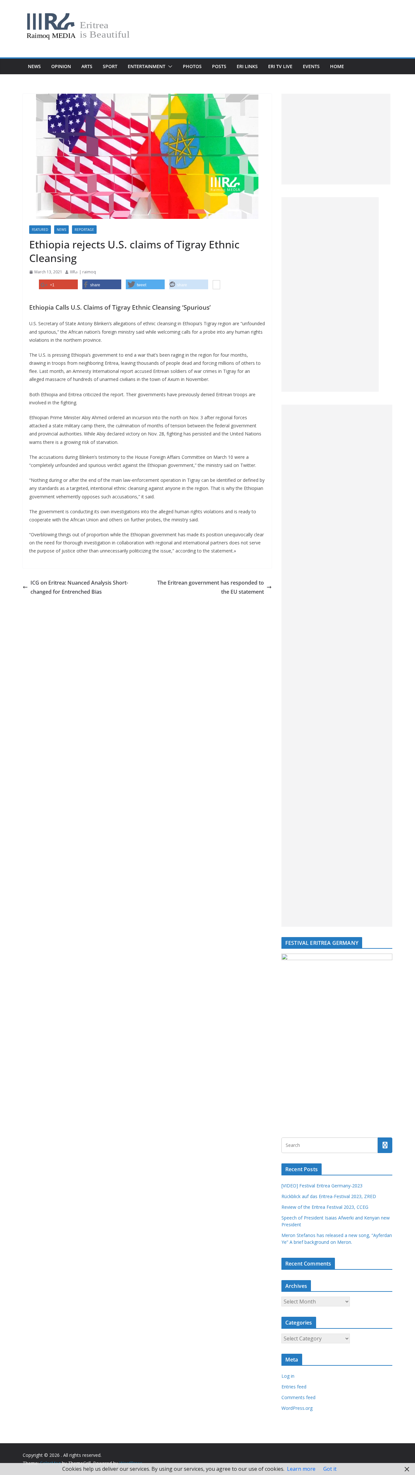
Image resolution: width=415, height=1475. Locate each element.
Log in (287, 1376)
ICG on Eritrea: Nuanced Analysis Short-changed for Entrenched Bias (79, 587)
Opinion (61, 66)
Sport (110, 66)
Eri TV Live (280, 66)
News (34, 66)
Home (337, 66)
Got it (330, 1468)
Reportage (84, 229)
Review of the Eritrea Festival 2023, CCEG (324, 1207)
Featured (40, 229)
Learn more (301, 1468)
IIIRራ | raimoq (83, 272)
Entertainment (146, 66)
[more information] (216, 285)
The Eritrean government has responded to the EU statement (210, 587)
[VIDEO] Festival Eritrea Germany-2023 (321, 1186)
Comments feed (298, 1397)
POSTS (219, 66)
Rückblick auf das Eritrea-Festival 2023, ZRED (328, 1196)
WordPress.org (297, 1408)
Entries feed (293, 1387)
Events (311, 66)
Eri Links (247, 66)
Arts (86, 66)
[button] (168, 66)
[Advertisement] (335, 139)
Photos (192, 66)
